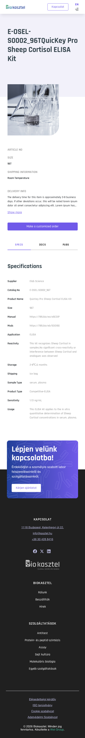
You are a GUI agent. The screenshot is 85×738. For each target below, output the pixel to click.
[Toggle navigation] (76, 9)
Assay (42, 647)
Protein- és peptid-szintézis (42, 640)
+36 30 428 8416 (42, 539)
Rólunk (42, 592)
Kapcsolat (58, 7)
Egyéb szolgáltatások (42, 669)
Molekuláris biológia (42, 662)
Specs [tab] (19, 244)
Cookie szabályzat (42, 711)
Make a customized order (42, 226)
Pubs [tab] (66, 244)
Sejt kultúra (42, 654)
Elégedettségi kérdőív (42, 699)
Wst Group (57, 730)
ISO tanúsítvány (42, 705)
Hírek (42, 607)
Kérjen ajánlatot (26, 488)
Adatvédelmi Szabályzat (43, 717)
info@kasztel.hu (42, 533)
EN (76, 4)
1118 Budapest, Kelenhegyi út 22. (42, 527)
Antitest (42, 633)
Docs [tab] (42, 244)
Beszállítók (42, 599)
